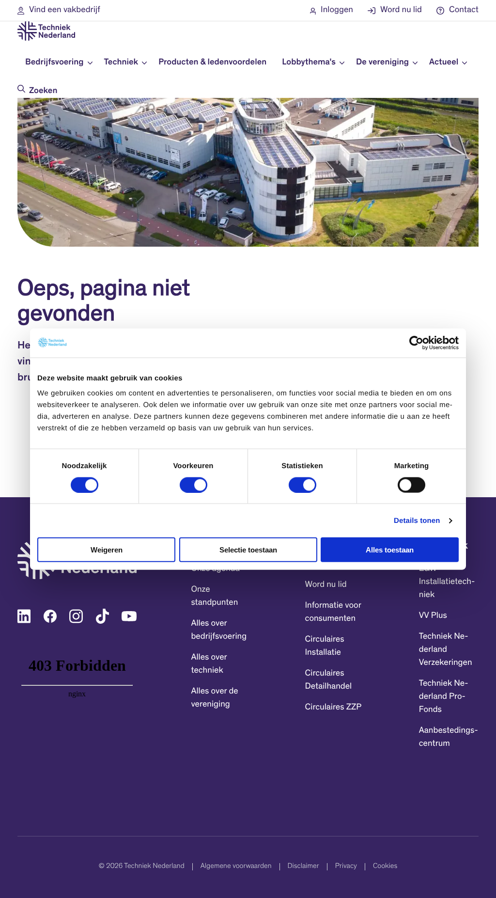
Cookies (385, 866)
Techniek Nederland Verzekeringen (445, 649)
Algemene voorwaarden (236, 866)
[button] (58, 10)
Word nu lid (326, 585)
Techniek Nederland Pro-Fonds (443, 696)
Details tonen (417, 520)
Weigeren (107, 550)
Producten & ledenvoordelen (212, 62)
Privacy (346, 866)
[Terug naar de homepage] (46, 31)
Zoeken (43, 91)
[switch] (193, 484)
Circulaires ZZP (333, 707)
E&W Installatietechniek (447, 582)
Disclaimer (303, 866)
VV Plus (433, 616)
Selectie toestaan (248, 550)
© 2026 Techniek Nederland (142, 866)
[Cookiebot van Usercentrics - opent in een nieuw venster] (416, 342)
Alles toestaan (390, 550)
